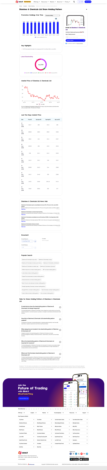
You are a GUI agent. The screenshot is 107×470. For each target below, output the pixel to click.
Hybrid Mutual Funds (23, 440)
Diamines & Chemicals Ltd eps (45, 259)
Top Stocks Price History (59, 433)
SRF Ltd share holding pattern (49, 269)
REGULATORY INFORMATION (83, 464)
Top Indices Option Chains (78, 419)
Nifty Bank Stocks (76, 423)
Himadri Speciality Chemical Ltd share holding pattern (33, 286)
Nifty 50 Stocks (40, 429)
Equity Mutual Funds (59, 436)
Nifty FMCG (75, 426)
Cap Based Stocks (76, 443)
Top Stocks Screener (23, 443)
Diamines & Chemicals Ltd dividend (51, 262)
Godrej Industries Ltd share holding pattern (31, 279)
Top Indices (39, 419)
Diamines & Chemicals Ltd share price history (32, 262)
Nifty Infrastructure (76, 429)
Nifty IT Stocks (40, 426)
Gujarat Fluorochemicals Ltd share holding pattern (33, 276)
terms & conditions (80, 43)
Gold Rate (21, 446)
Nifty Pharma (21, 429)
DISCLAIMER (74, 464)
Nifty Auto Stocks (58, 426)
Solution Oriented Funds (41, 440)
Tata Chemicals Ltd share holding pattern (50, 289)
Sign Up (87, 1)
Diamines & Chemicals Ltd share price (33, 106)
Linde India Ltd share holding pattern (30, 273)
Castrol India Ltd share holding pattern (30, 293)
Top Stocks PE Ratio (23, 433)
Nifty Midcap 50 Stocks (41, 423)
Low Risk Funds (58, 440)
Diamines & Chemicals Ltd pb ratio (47, 266)
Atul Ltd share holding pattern (47, 293)
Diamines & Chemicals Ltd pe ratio (29, 259)
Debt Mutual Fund (76, 436)
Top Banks (39, 443)
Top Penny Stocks (76, 433)
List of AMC (21, 436)
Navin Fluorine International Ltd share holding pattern (33, 283)
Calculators (75, 440)
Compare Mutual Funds (59, 443)
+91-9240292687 (21, 459)
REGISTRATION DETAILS (66, 464)
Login (79, 1)
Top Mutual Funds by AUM (42, 436)
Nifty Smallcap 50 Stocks (59, 423)
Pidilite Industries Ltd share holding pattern (31, 269)
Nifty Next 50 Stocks (23, 423)
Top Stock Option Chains (59, 419)
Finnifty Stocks (22, 426)
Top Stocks (21, 419)
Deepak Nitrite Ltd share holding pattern (31, 289)
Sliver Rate (39, 446)
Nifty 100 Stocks (58, 429)
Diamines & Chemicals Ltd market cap (30, 266)
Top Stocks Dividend (41, 433)
